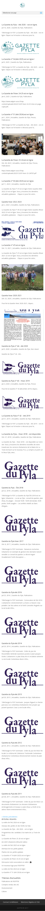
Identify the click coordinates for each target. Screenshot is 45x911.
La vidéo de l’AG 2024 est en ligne (13, 869)
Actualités (14, 117)
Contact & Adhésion (10, 902)
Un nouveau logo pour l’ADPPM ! (13, 865)
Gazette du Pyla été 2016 (12, 592)
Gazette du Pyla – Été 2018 (12, 487)
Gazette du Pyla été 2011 (12, 794)
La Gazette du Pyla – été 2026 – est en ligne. (19, 24)
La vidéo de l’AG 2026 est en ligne (13, 822)
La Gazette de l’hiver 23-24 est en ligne (17, 160)
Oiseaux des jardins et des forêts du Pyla (16, 826)
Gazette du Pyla (17, 28)
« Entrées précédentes (9, 817)
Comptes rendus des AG (10, 885)
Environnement (7, 888)
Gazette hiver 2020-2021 (12, 295)
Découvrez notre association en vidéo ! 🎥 (17, 862)
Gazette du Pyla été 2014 (12, 643)
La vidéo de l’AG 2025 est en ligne (13, 845)
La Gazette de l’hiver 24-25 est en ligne (17, 93)
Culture (4, 891)
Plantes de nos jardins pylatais (12, 852)
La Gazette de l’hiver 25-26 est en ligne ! (16, 839)
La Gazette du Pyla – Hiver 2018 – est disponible (21, 434)
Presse (33, 117)
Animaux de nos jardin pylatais (12, 849)
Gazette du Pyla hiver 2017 (12, 541)
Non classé (35, 349)
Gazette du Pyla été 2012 (12, 743)
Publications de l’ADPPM (10, 881)
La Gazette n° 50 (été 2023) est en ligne (18, 181)
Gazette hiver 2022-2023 (12, 202)
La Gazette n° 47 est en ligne (13, 245)
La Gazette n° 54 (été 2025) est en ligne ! (18, 59)
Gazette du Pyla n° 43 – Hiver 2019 (16, 381)
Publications (28, 28)
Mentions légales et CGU (30, 902)
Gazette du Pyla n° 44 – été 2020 (15, 346)
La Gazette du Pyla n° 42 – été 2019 (16, 416)
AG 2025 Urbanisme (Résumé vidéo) (14, 842)
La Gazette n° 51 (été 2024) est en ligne (18, 114)
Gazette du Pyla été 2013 (12, 694)
